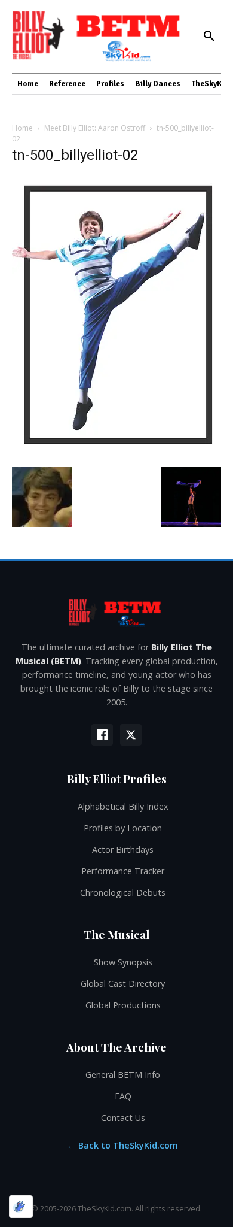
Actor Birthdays (123, 849)
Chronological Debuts (122, 892)
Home (22, 128)
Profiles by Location (123, 828)
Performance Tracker (122, 871)
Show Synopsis (123, 962)
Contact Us (123, 1117)
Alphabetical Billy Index (123, 806)
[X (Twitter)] (131, 735)
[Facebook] (102, 735)
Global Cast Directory (123, 983)
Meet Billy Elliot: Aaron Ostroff (94, 128)
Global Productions (123, 1005)
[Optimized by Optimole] (21, 1206)
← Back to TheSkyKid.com (123, 1145)
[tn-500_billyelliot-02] (116, 455)
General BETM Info (122, 1074)
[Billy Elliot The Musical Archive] (116, 612)
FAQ (123, 1096)
